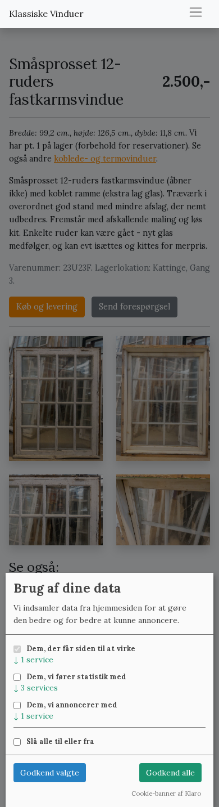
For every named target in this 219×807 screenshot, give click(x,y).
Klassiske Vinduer (46, 13)
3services (35, 688)
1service (33, 659)
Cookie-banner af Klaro (166, 793)
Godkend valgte (49, 773)
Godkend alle (170, 773)
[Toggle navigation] (195, 12)
